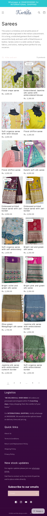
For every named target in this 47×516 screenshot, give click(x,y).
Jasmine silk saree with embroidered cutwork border (10, 367)
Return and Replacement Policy (16, 444)
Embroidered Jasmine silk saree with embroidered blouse (34, 92)
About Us (8, 433)
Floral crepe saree (10, 90)
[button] (2, 12)
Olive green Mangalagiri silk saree (12, 325)
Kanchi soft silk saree (34, 170)
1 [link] (8, 383)
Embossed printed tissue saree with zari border (12, 208)
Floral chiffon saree (33, 131)
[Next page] (38, 382)
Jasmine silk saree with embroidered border (32, 326)
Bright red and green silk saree (34, 248)
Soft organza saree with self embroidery (11, 248)
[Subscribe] (36, 493)
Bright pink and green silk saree (34, 287)
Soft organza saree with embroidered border (33, 367)
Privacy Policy (9, 454)
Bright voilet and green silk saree (10, 287)
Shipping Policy (10, 449)
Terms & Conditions (12, 439)
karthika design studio (20, 513)
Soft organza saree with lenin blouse (11, 132)
